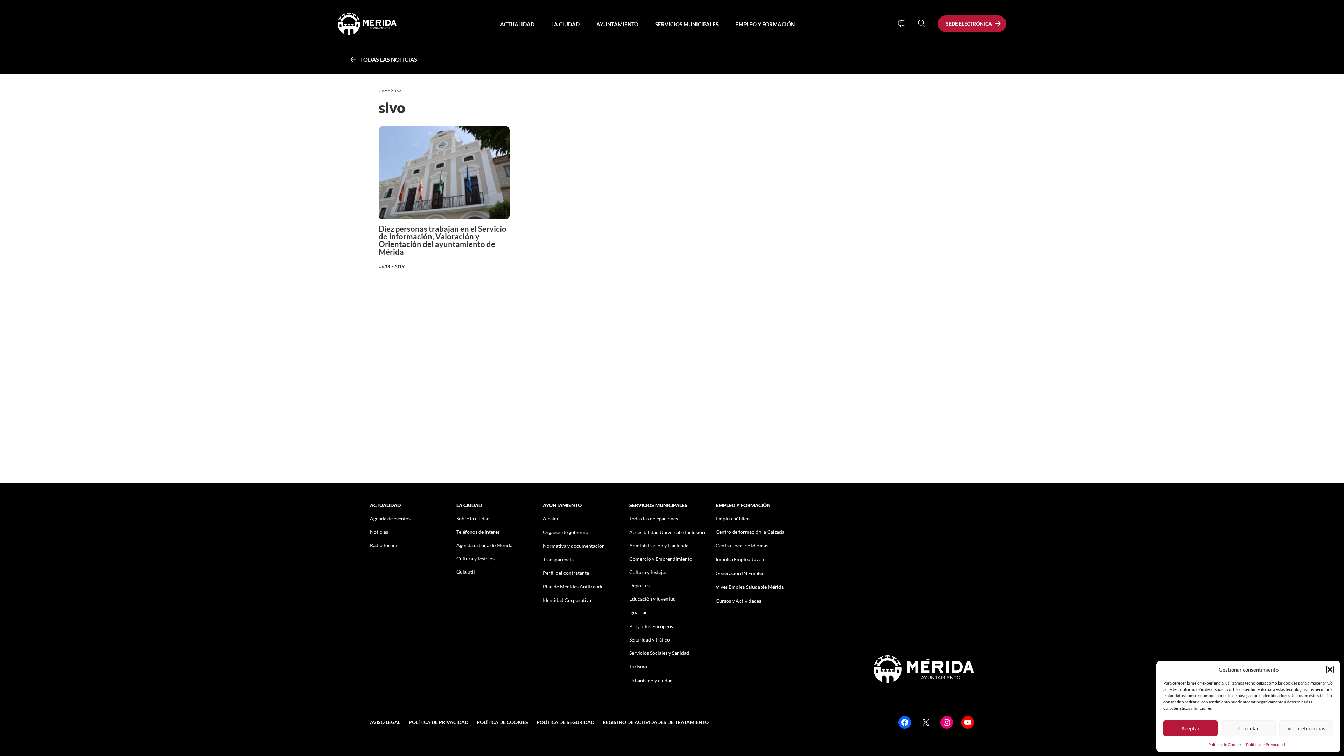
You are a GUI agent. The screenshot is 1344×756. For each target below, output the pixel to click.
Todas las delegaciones (653, 519)
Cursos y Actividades (738, 601)
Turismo (638, 667)
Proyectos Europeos (651, 626)
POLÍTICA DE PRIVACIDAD (438, 722)
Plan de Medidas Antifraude (573, 586)
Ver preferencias (1306, 728)
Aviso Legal (385, 722)
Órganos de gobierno (565, 532)
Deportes (639, 585)
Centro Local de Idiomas (742, 545)
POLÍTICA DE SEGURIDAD (565, 722)
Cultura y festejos (475, 558)
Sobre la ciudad (473, 519)
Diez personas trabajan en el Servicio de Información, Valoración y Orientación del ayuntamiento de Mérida (442, 240)
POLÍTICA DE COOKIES (502, 722)
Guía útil (465, 572)
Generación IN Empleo (740, 573)
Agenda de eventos (390, 519)
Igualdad (638, 612)
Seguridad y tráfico (649, 640)
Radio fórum (383, 545)
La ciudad (565, 24)
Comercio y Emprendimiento (660, 559)
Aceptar (1190, 728)
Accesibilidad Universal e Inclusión (667, 532)
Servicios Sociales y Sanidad (659, 653)
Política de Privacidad (1265, 744)
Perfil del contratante (566, 573)
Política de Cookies (1225, 744)
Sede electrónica (969, 24)
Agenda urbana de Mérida (484, 545)
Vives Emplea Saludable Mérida (750, 587)
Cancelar (1248, 728)
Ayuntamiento (617, 24)
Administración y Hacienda (658, 545)
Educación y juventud (652, 599)
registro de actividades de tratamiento (656, 722)
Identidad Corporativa (567, 600)
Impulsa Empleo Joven (740, 559)
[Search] (921, 23)
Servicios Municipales (687, 24)
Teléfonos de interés (478, 532)
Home (384, 90)
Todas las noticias (388, 59)
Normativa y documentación (574, 546)
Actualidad (517, 24)
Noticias (379, 532)
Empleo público (733, 519)
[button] (1330, 669)
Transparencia (558, 559)
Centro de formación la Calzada (750, 532)
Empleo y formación (765, 24)
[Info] (901, 23)
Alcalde (551, 519)
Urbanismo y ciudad (651, 681)
